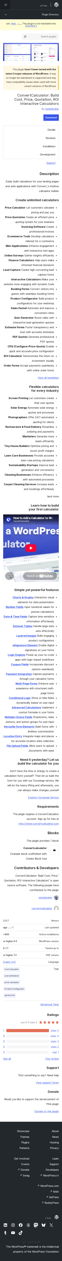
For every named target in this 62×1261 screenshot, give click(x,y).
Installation (49, 146)
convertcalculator (42, 908)
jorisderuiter (52, 108)
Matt (54, 1191)
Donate (23, 1169)
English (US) (9, 962)
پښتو (48, 1217)
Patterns (24, 1148)
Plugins (25, 1142)
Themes (24, 1136)
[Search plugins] (25, 36)
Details (51, 129)
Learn (55, 1158)
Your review (52, 1058)
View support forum (47, 1082)
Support (51, 163)
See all (7, 1058)
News (55, 1136)
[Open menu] (5, 5)
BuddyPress (50, 1202)
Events (25, 1164)
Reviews (50, 138)
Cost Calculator (11, 969)
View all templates (48, 377)
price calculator (11, 982)
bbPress (52, 1197)
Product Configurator (14, 989)
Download (51, 117)
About (55, 1131)
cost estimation (11, 976)
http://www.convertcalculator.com (39, 823)
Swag (24, 1175)
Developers (52, 1169)
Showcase (23, 1131)
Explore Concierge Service (43, 797)
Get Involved (21, 1158)
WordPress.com (48, 1185)
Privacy (54, 1148)
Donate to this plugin (46, 1111)
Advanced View (49, 1004)
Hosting (54, 1142)
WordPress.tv (49, 1175)
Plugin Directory (50, 14)
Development (47, 154)
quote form (9, 995)
